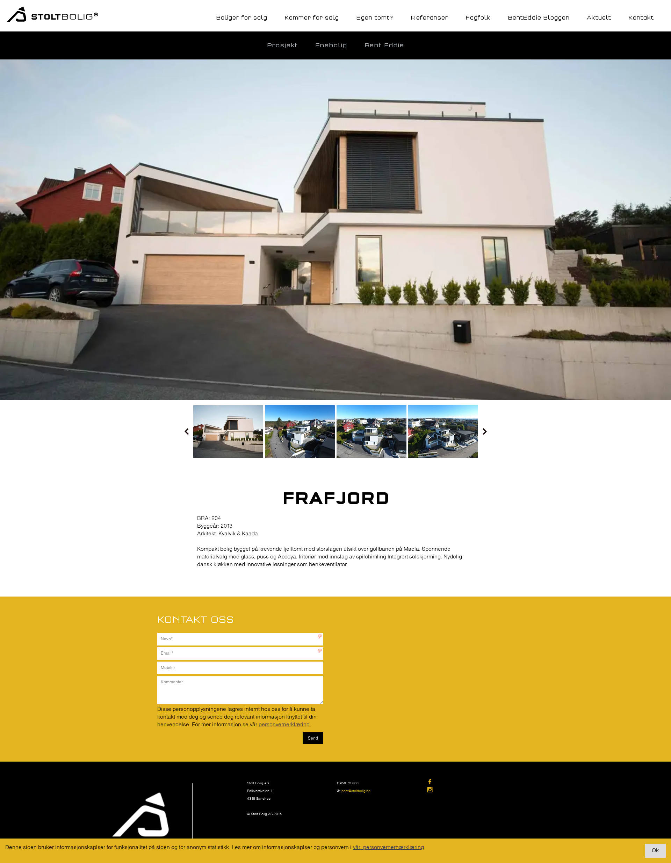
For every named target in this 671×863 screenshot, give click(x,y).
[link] (472, 782)
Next (484, 431)
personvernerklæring (284, 725)
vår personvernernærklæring (388, 847)
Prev (186, 431)
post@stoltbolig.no (355, 791)
